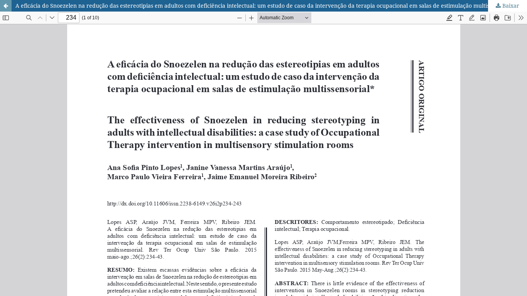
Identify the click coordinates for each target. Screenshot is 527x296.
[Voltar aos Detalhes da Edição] (6, 6)
